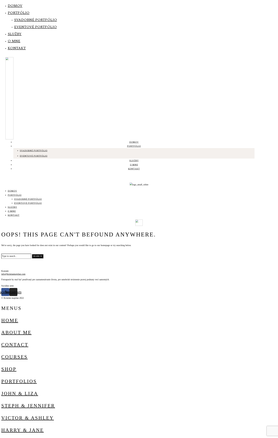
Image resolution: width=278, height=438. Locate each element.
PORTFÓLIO (18, 12)
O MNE (14, 41)
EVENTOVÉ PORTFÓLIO (35, 27)
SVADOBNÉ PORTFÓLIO (35, 19)
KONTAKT (17, 48)
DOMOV (15, 5)
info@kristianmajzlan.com (13, 274)
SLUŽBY (15, 34)
